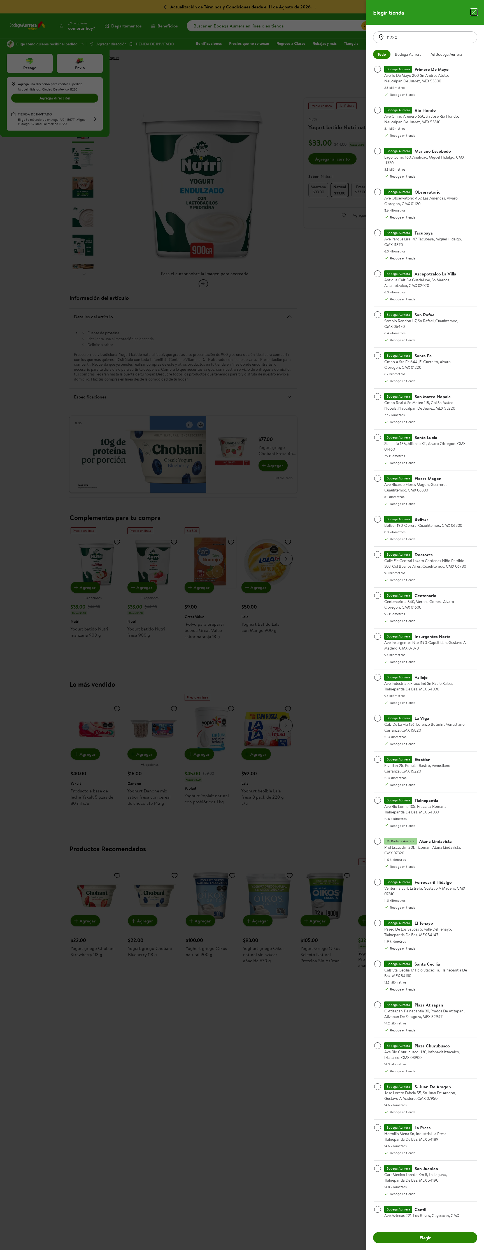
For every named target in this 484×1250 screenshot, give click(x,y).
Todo (382, 54)
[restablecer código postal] (381, 37)
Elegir (425, 1238)
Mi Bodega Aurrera (446, 54)
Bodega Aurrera (408, 54)
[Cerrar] (474, 12)
